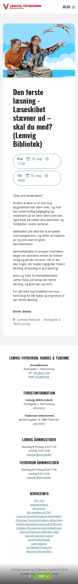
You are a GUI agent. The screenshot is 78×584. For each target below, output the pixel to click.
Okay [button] (42, 576)
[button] (29, 576)
